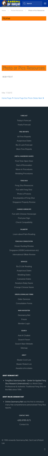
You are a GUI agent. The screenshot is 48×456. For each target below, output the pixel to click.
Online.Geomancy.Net (14, 402)
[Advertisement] (24, 41)
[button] (45, 3)
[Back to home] (11, 3)
